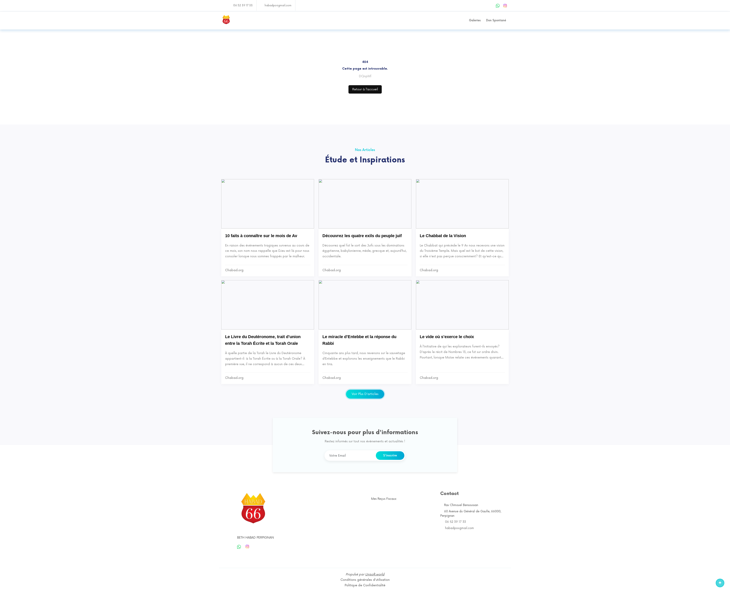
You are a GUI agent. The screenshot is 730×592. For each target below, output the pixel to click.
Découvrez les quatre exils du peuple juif (362, 235)
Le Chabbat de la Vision (443, 235)
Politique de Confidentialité (365, 585)
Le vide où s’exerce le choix (447, 336)
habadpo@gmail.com (278, 5)
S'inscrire (390, 455)
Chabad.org (234, 270)
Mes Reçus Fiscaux (383, 499)
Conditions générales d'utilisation (365, 580)
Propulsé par (365, 574)
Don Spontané (496, 20)
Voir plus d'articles (365, 394)
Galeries (475, 20)
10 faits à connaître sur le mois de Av (261, 235)
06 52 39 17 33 (243, 5)
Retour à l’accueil (365, 89)
